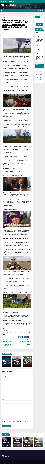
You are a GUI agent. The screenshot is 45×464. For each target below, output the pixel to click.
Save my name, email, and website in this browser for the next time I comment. (15, 422)
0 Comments (6, 445)
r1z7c (3, 462)
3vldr (13, 462)
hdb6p (7, 462)
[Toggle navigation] (43, 10)
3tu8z (15, 462)
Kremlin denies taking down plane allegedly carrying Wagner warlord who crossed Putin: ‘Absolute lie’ (9, 342)
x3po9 (5, 462)
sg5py (11, 462)
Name (3, 399)
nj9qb (9, 462)
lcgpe (1, 462)
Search (37, 16)
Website (3, 412)
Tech (4, 439)
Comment (4, 376)
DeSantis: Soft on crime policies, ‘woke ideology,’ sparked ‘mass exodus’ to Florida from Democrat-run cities (39, 76)
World (3, 17)
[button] (38, 10)
